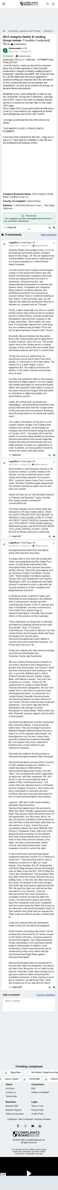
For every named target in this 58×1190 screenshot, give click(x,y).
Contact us (11, 1092)
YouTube (32, 1125)
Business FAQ (12, 1106)
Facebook (18, 1125)
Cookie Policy (37, 1114)
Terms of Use (37, 1106)
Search (47, 4)
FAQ (33, 1089)
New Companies (26, 1119)
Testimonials (11, 1096)
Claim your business (15, 1114)
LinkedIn (40, 1125)
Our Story (10, 1089)
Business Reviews (43, 1119)
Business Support (14, 1110)
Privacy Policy (37, 1110)
